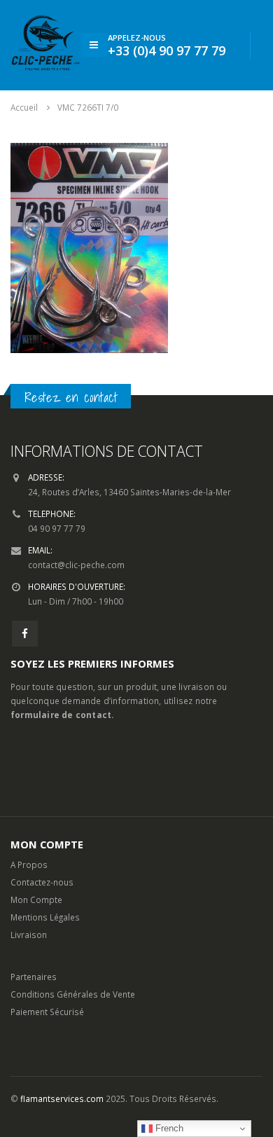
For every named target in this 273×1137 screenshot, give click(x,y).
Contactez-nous (42, 882)
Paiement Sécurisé (47, 1011)
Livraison (28, 934)
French (168, 1128)
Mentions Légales (45, 917)
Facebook (25, 634)
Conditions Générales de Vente (72, 994)
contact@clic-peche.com (76, 564)
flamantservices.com (62, 1098)
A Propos (29, 864)
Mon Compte (36, 899)
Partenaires (33, 976)
